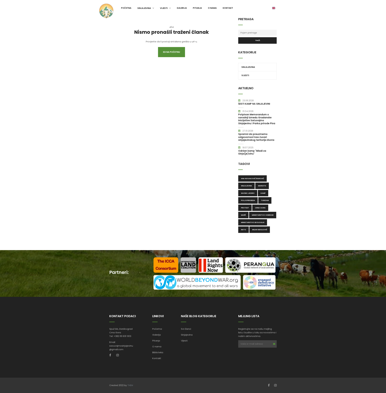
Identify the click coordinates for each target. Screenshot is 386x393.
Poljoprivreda (248, 200)
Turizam (265, 200)
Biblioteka (157, 352)
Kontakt (228, 8)
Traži (257, 40)
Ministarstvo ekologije (252, 222)
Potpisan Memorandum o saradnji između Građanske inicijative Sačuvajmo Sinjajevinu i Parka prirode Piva (256, 119)
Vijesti (164, 8)
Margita (262, 186)
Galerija (182, 8)
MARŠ (243, 215)
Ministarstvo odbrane (263, 215)
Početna (126, 8)
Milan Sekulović (259, 229)
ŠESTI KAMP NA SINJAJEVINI (254, 103)
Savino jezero (248, 193)
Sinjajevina (144, 8)
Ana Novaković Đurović (252, 178)
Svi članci (186, 328)
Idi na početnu (171, 52)
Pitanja (197, 8)
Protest (245, 208)
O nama (212, 8)
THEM (130, 385)
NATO (243, 229)
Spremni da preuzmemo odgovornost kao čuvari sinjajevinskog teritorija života (256, 137)
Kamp (263, 193)
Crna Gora (260, 208)
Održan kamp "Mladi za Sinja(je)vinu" (252, 152)
